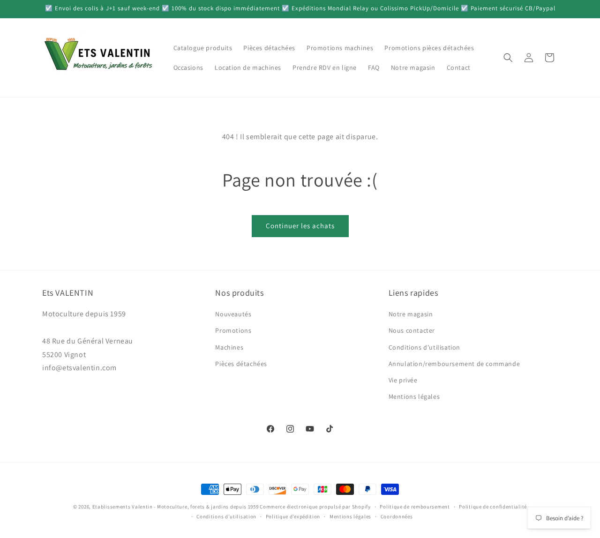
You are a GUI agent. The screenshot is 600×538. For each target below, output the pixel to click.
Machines (229, 347)
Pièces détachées (241, 363)
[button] (508, 57)
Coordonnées (397, 516)
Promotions (233, 330)
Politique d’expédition (293, 516)
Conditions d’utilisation (226, 516)
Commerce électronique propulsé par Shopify (315, 506)
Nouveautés (233, 314)
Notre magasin (411, 314)
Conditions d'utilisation (424, 347)
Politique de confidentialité (493, 506)
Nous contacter (412, 330)
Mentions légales (414, 396)
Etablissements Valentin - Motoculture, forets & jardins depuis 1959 (175, 506)
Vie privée (403, 380)
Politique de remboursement (415, 506)
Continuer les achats (300, 225)
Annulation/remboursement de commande (454, 363)
